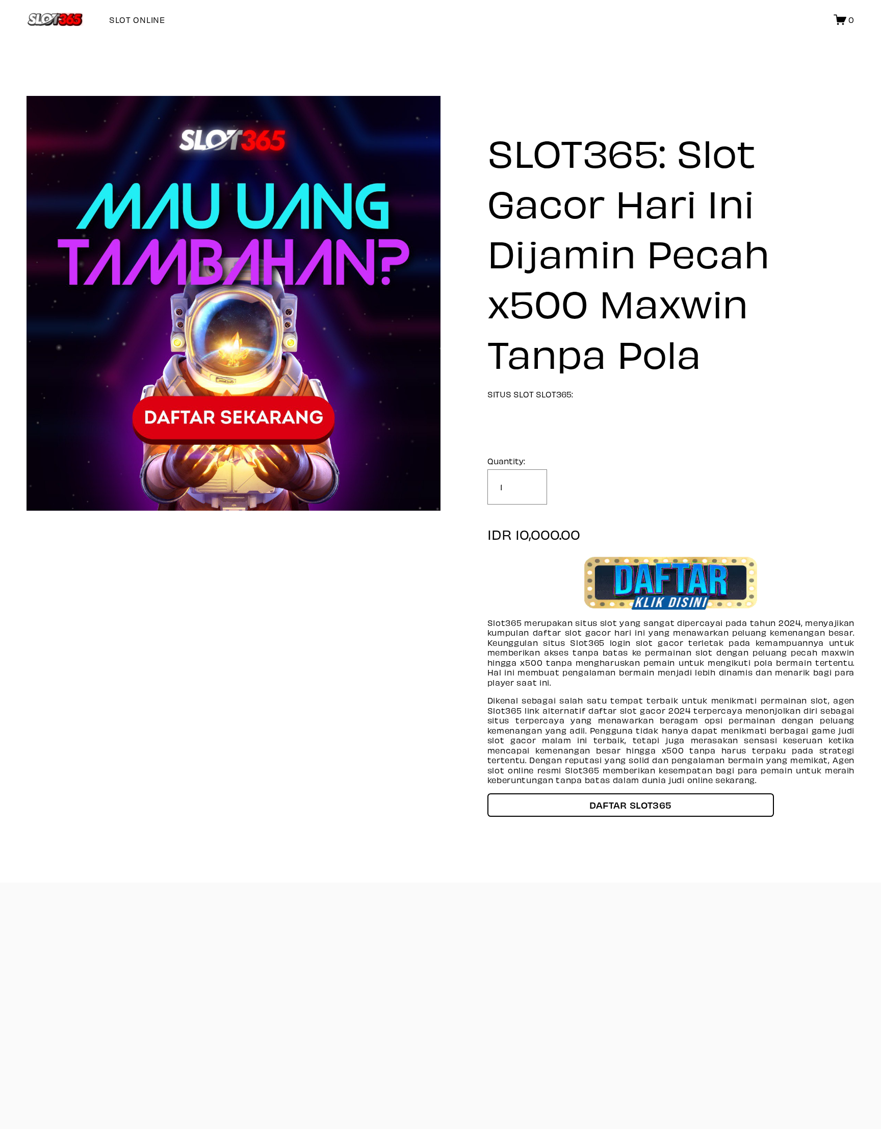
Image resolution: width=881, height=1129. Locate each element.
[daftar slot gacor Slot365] (671, 583)
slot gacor (643, 710)
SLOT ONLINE (137, 19)
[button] (630, 805)
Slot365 (587, 642)
